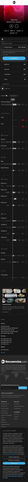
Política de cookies (12, 476)
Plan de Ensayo (5, 408)
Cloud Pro (3, 426)
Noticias (16, 418)
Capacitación (17, 408)
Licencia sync (4, 410)
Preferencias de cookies (9, 454)
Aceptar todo (14, 463)
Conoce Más (5, 54)
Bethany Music (11, 22)
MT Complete (4, 413)
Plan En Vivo (4, 406)
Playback (3, 419)
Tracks (2, 417)
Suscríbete (14, 58)
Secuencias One (5, 403)
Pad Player (3, 422)
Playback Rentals (5, 424)
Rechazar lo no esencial (14, 460)
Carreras (16, 416)
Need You (18, 22)
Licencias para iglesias (6, 415)
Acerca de (16, 414)
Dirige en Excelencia (19, 406)
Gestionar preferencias (14, 457)
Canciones (16, 403)
